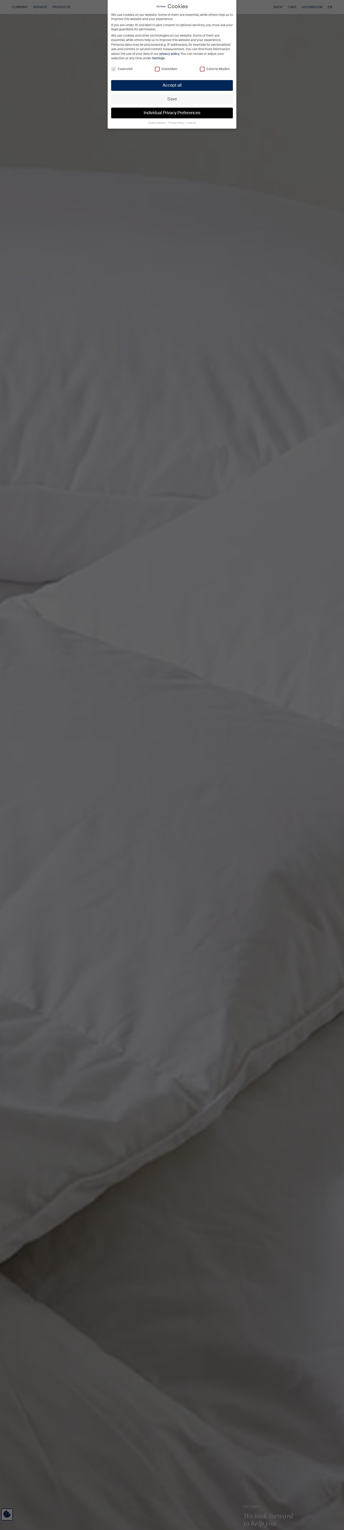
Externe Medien (218, 69)
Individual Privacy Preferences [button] (172, 112)
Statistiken (169, 69)
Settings (158, 58)
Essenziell (125, 69)
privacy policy (169, 54)
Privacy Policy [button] (176, 122)
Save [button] (172, 99)
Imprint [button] (191, 122)
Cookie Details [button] (157, 122)
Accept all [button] (172, 85)
